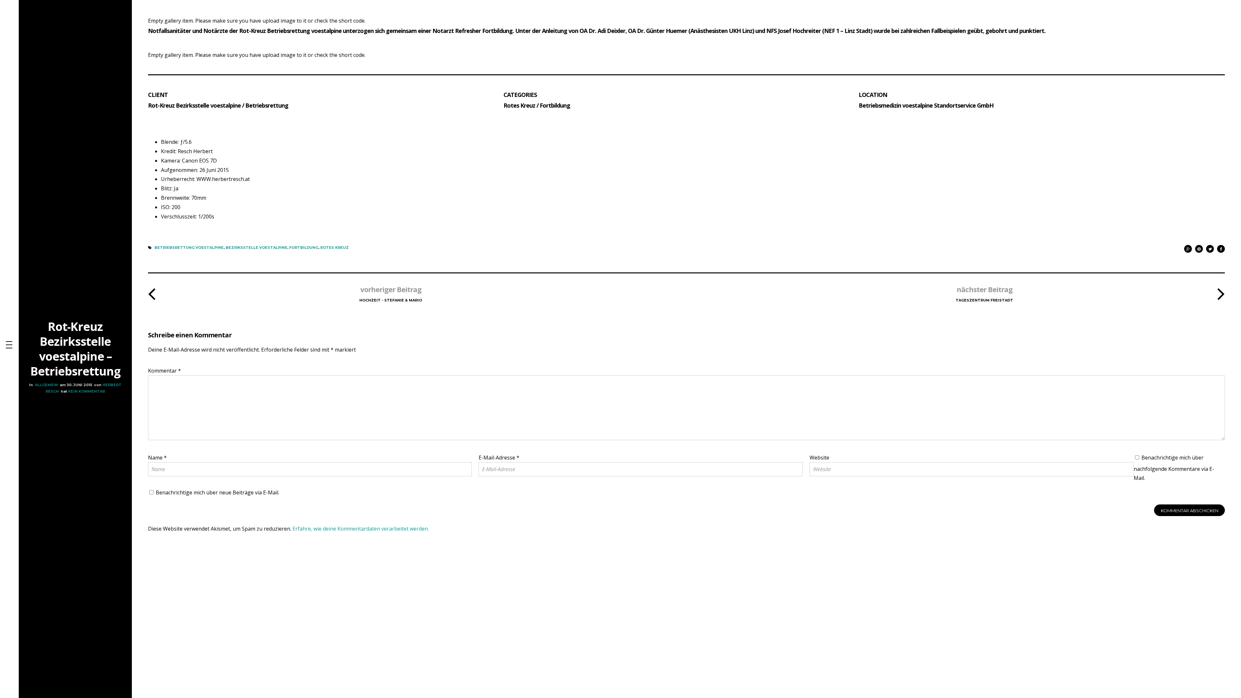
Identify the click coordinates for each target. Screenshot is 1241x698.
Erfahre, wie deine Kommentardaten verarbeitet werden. (360, 528)
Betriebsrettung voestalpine (189, 247)
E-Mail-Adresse (499, 457)
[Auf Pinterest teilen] (1199, 247)
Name (157, 457)
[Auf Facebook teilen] (1221, 247)
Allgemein (46, 385)
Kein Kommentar (86, 391)
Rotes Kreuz (334, 247)
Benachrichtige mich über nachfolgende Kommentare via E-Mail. (1174, 468)
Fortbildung (303, 247)
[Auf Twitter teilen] (1210, 247)
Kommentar (164, 370)
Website (819, 457)
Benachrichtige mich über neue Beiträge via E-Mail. (217, 492)
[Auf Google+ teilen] (1188, 247)
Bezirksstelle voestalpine (256, 247)
